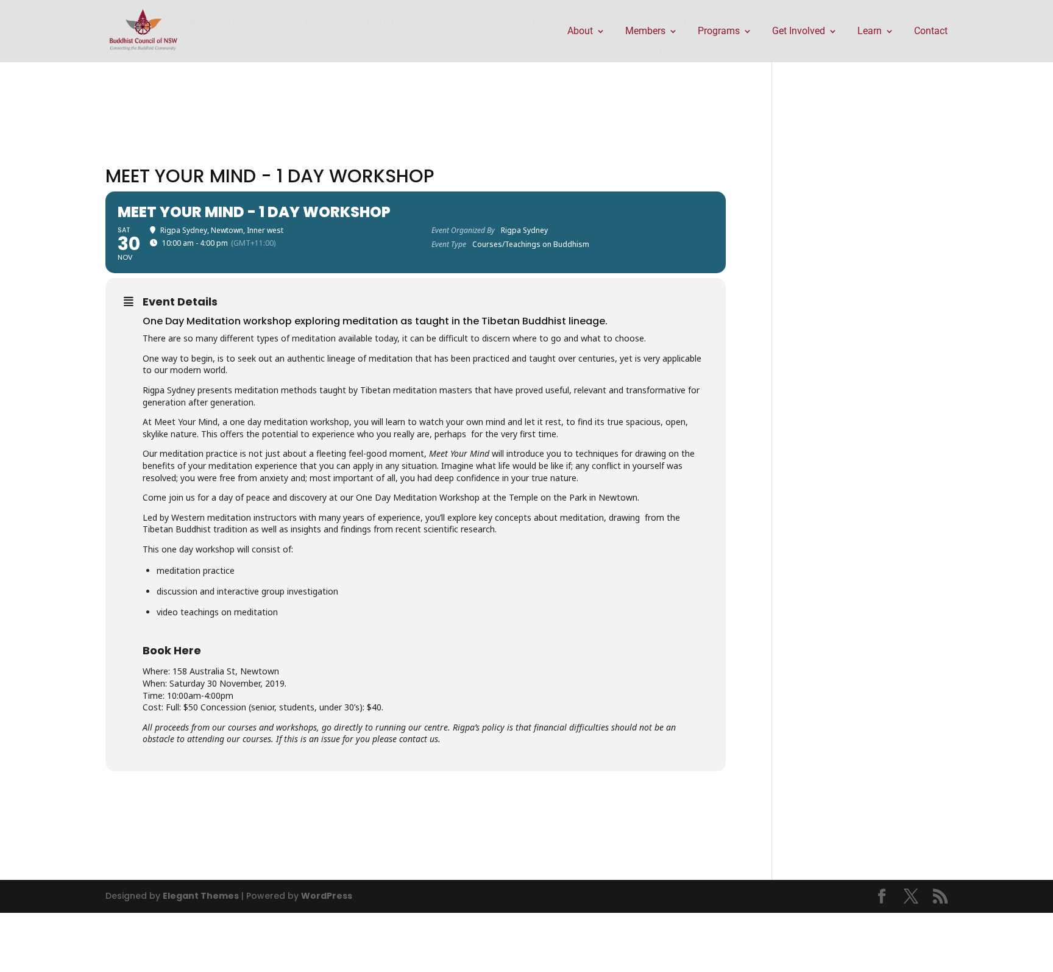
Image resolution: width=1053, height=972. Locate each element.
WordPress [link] (326, 896)
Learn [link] (869, 32)
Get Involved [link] (798, 32)
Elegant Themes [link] (201, 896)
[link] (143, 30)
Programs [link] (719, 32)
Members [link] (645, 32)
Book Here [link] (172, 650)
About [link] (580, 32)
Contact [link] (931, 32)
